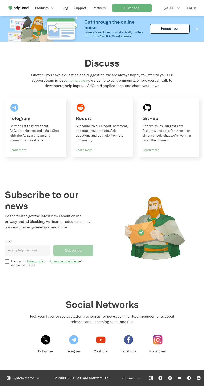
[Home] (18, 8)
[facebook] (160, 378)
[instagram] (150, 378)
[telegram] (189, 378)
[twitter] (170, 378)
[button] (196, 28)
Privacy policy (36, 261)
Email (8, 241)
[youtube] (179, 378)
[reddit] (198, 378)
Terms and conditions (65, 261)
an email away (77, 80)
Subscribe (73, 250)
